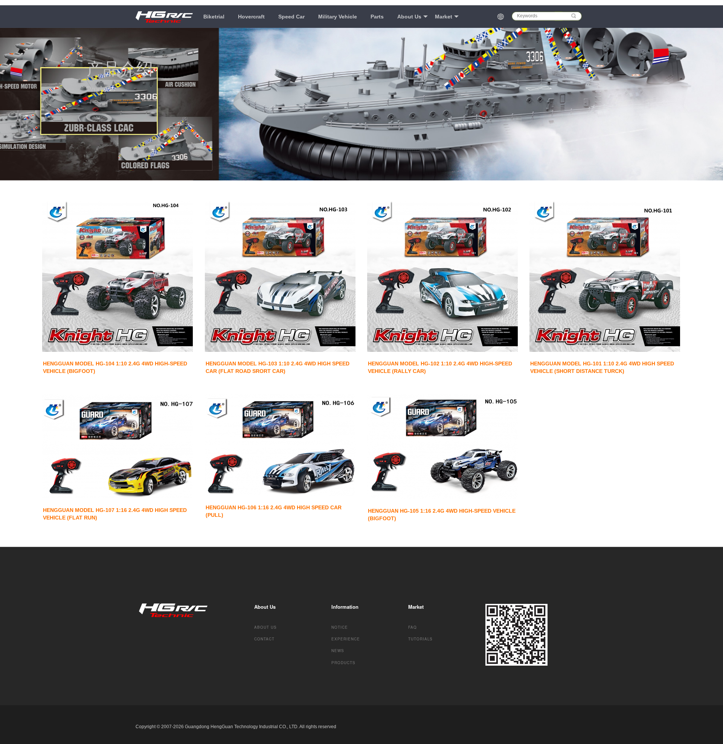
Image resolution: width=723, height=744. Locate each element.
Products (343, 662)
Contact (264, 639)
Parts (377, 17)
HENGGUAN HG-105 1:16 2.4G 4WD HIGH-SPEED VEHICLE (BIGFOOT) (442, 514)
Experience (345, 639)
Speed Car (291, 17)
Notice (339, 627)
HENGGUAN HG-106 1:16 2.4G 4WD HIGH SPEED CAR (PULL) (274, 511)
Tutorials (420, 639)
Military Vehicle (337, 17)
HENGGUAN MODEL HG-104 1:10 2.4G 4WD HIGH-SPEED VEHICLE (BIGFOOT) (116, 367)
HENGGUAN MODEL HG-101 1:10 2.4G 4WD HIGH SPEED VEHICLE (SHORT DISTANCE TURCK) (603, 367)
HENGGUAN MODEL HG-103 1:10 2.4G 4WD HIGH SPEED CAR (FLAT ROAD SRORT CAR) (278, 367)
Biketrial (213, 17)
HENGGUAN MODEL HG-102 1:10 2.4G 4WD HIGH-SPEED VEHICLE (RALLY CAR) (441, 367)
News (337, 650)
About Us (409, 17)
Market (443, 17)
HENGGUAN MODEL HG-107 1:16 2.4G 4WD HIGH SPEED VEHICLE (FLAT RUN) (115, 514)
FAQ (412, 627)
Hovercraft (251, 17)
